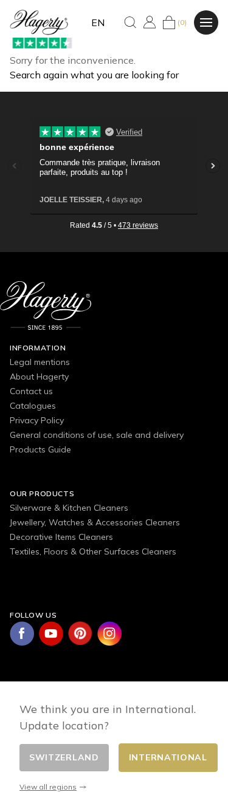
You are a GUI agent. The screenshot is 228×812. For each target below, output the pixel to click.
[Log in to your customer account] (149, 22)
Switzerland (64, 757)
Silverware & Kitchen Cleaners (69, 507)
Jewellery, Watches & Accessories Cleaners (95, 522)
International (168, 757)
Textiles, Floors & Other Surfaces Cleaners (93, 551)
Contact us (31, 391)
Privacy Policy (37, 420)
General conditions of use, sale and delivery (97, 434)
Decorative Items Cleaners (61, 536)
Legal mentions (40, 362)
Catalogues (33, 405)
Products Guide (40, 449)
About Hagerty (39, 376)
